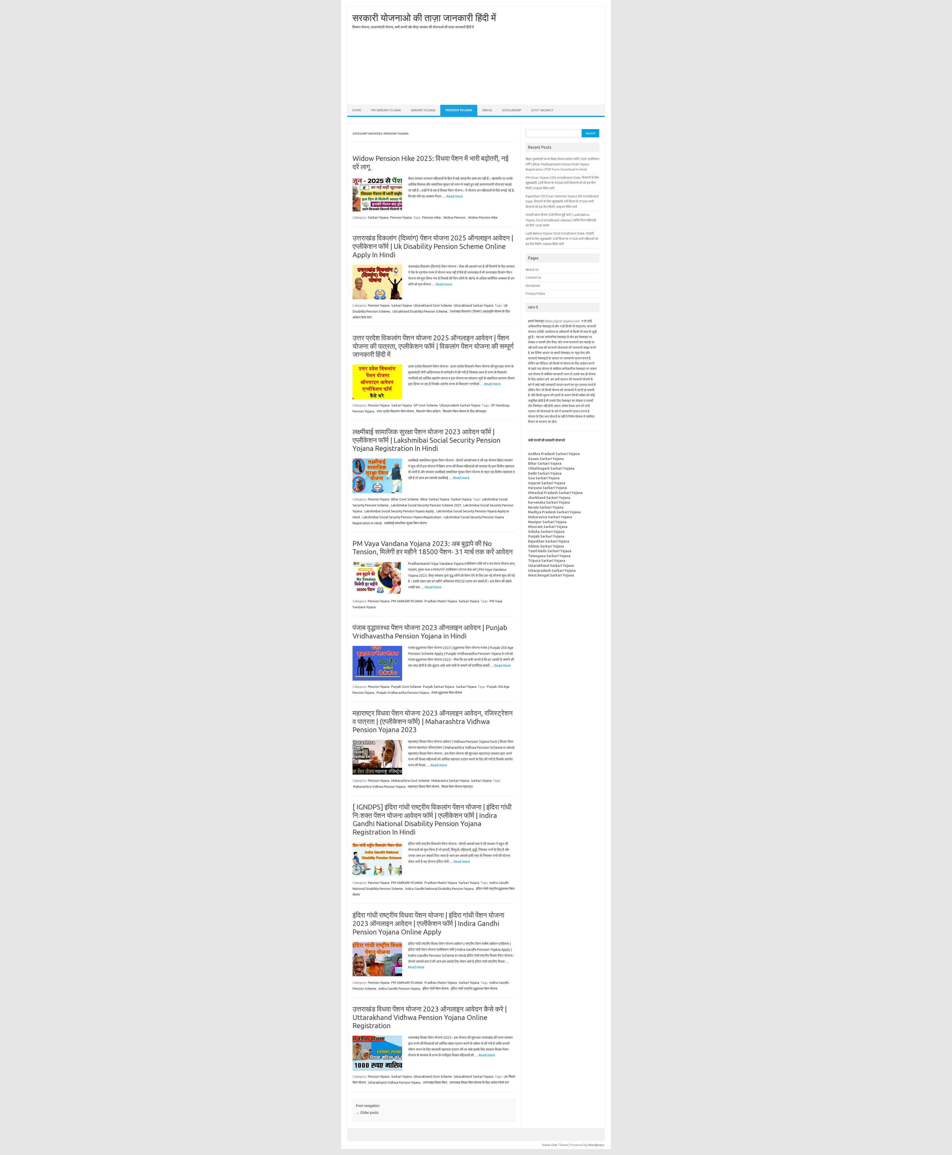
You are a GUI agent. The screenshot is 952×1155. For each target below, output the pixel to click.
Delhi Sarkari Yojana (545, 473)
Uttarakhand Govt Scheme (433, 305)
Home (356, 110)
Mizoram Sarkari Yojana (547, 527)
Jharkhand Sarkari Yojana (549, 498)
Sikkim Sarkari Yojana (546, 546)
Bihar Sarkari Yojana (434, 499)
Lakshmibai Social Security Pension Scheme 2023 (426, 505)
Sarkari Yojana (423, 110)
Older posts (367, 1113)
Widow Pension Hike (483, 217)
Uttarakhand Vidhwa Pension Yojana (394, 1082)
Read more (454, 196)
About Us (532, 269)
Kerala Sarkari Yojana (546, 507)
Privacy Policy (535, 293)
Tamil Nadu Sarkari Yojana (549, 551)
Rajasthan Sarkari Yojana (548, 541)
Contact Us (533, 277)
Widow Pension (454, 217)
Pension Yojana (458, 110)
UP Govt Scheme (426, 405)
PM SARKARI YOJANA (386, 110)
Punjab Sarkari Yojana (438, 686)
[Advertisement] (476, 70)
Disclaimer (533, 285)
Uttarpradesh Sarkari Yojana (460, 405)
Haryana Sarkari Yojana (547, 488)
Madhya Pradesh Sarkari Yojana (554, 512)
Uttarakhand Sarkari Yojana (473, 305)
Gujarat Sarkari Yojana (546, 483)
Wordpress (596, 1145)
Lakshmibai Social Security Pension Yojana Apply (399, 511)
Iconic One (549, 1145)
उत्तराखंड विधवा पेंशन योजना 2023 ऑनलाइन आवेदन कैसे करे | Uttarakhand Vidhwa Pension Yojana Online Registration (430, 1017)
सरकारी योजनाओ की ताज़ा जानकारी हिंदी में (424, 17)
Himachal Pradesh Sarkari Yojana (555, 493)
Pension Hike (431, 217)
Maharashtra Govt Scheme (410, 780)
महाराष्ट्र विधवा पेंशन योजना (423, 786)
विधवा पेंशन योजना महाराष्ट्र (457, 786)
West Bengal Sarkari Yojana (551, 575)
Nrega (487, 110)
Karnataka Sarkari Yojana (549, 502)
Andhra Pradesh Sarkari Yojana (554, 454)
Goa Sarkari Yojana (544, 478)
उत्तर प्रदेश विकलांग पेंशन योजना (395, 411)
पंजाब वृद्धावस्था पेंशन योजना (446, 692)
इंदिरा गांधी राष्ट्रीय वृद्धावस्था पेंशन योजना (474, 988)
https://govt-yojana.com (562, 321)
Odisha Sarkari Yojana (546, 532)
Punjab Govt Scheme (406, 686)
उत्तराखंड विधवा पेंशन (435, 1082)
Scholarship (511, 110)
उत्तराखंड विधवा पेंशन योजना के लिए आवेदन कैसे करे (479, 1082)
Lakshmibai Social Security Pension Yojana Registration (401, 517)
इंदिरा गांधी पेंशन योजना (435, 988)
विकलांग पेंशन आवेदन (428, 411)
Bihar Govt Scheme (405, 499)
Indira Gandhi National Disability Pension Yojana (439, 888)
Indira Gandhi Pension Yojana (399, 988)
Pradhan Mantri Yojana (440, 601)
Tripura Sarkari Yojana (546, 561)
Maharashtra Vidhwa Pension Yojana (379, 786)
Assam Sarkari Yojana (546, 459)
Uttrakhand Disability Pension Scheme (419, 311)
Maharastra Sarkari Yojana (450, 780)
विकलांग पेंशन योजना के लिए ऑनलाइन (464, 411)
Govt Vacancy (542, 110)
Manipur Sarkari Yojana (547, 522)
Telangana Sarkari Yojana (549, 556)
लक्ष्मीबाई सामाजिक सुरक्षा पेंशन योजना (405, 523)
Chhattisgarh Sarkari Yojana (551, 468)
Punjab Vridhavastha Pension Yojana (403, 692)
